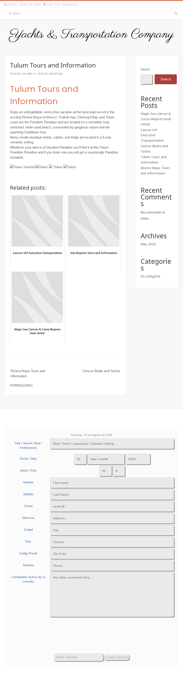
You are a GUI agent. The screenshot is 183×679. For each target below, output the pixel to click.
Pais (28, 541)
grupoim (55, 73)
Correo (28, 506)
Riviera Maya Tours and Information (27, 373)
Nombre (28, 482)
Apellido (28, 494)
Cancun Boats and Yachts (101, 371)
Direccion (28, 518)
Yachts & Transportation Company (92, 34)
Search (145, 69)
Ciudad (28, 529)
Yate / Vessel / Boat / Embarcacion (28, 445)
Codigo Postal (28, 553)
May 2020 (148, 244)
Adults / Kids (28, 470)
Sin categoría (150, 276)
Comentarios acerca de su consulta (28, 579)
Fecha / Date (28, 458)
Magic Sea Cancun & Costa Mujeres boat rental (156, 118)
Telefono (28, 565)
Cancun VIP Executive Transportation (152, 135)
